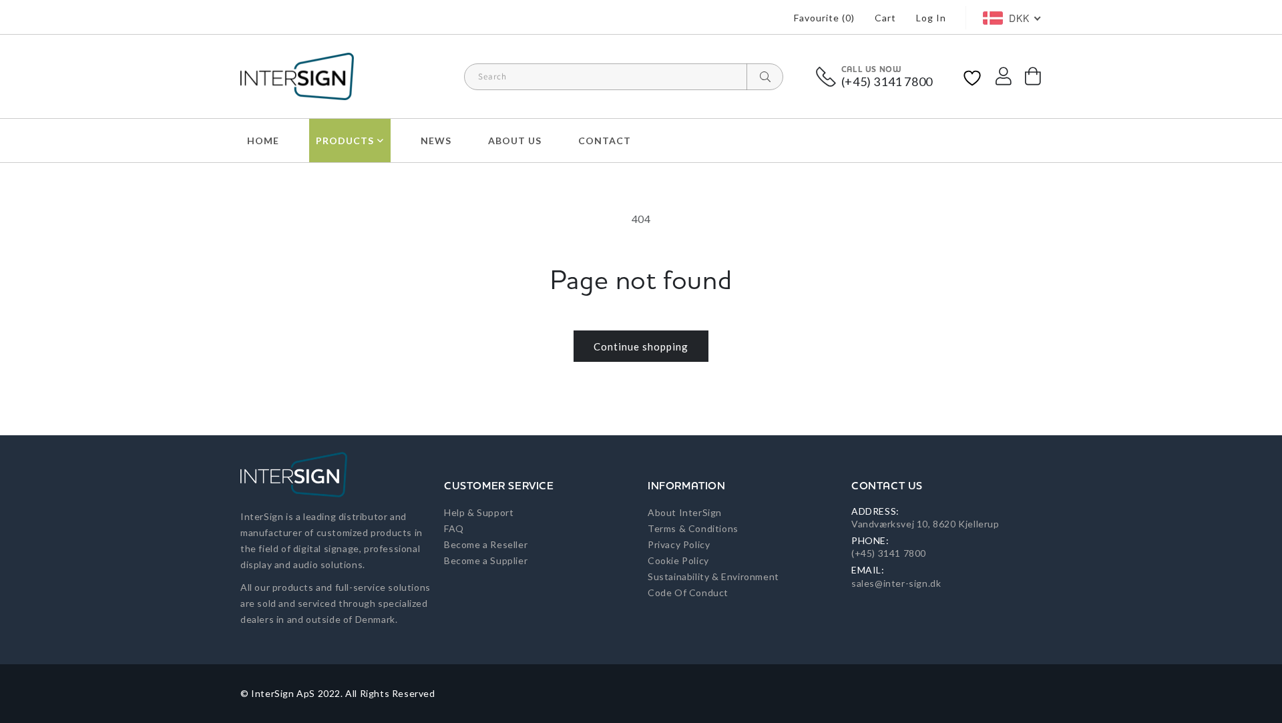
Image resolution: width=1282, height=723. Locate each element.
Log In (931, 17)
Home (263, 140)
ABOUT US (515, 140)
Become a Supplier (485, 560)
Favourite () (824, 17)
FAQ (454, 528)
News (436, 140)
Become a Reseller (485, 544)
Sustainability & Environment (713, 576)
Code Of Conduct (688, 592)
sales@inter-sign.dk (896, 583)
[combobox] (623, 76)
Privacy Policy (679, 544)
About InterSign (685, 512)
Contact (604, 140)
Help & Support (478, 512)
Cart (885, 17)
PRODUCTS (345, 140)
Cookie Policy (678, 560)
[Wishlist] (972, 77)
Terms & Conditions (693, 528)
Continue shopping (641, 346)
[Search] (764, 76)
